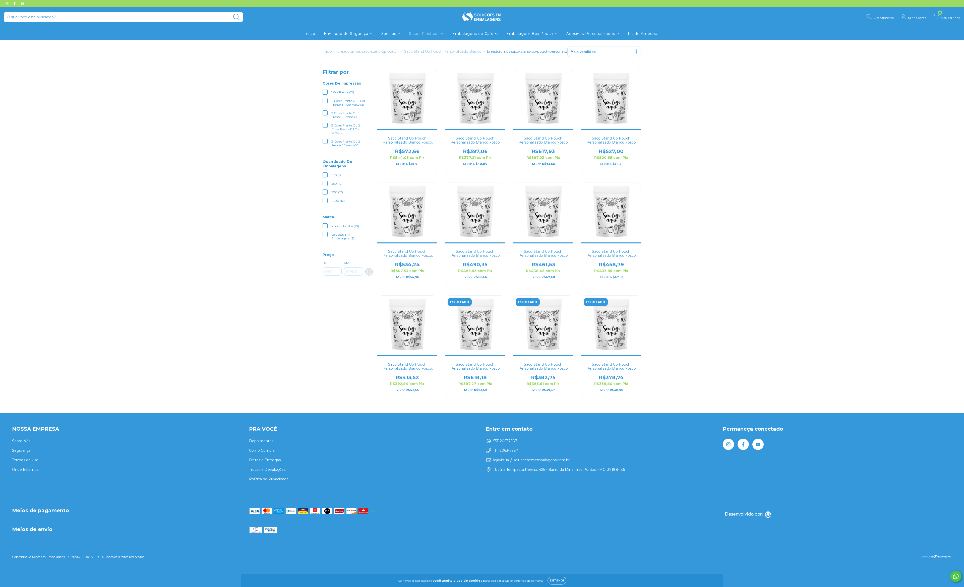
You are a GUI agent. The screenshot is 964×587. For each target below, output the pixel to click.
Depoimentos (261, 441)
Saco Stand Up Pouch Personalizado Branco (442, 51)
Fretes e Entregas (265, 460)
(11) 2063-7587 (505, 450)
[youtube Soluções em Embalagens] (22, 3)
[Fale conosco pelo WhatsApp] (955, 576)
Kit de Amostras (643, 33)
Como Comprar (262, 450)
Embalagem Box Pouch (530, 33)
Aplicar (369, 272)
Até (346, 263)
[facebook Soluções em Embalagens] (15, 3)
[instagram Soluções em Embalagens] (7, 3)
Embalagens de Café (473, 33)
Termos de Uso (25, 460)
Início (310, 33)
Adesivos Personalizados (591, 33)
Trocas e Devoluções (267, 469)
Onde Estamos (25, 469)
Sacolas (389, 33)
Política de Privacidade (269, 479)
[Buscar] (237, 17)
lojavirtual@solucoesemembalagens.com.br (531, 460)
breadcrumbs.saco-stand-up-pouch (368, 51)
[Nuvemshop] (936, 557)
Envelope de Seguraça (347, 33)
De (325, 263)
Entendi (557, 580)
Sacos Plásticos (425, 33)
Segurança (21, 450)
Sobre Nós (21, 441)
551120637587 (505, 441)
